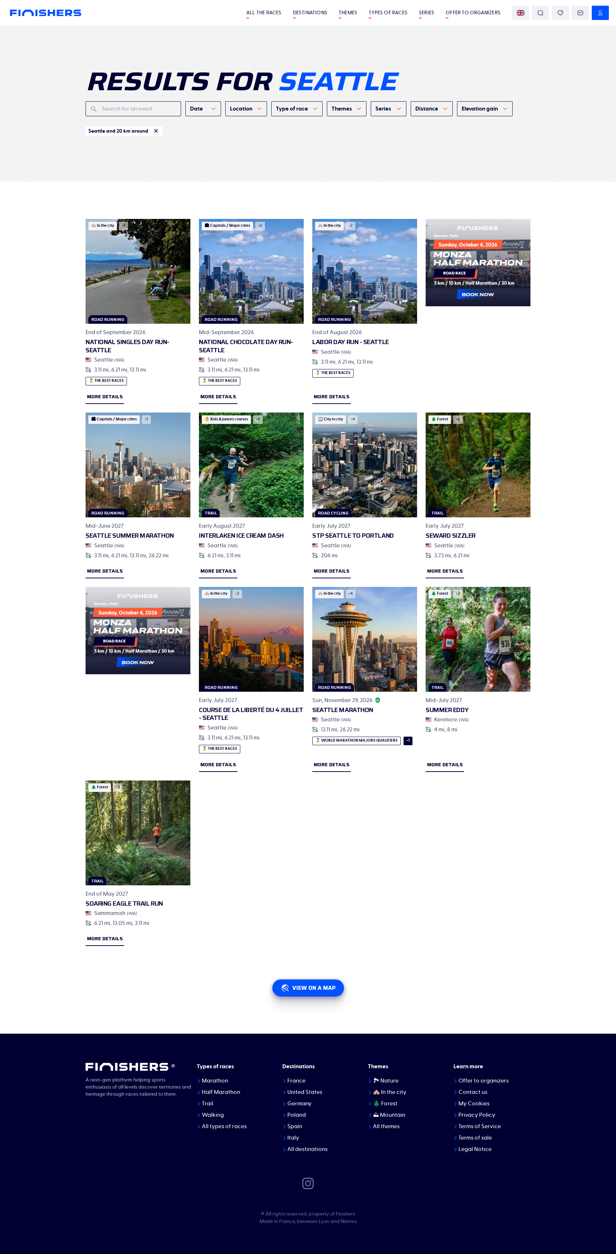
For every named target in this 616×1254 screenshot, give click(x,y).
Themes (348, 12)
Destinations (310, 12)
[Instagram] (308, 1183)
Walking (213, 1115)
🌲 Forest (385, 1103)
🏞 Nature (386, 1081)
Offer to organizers (473, 12)
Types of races (388, 12)
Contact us (472, 1092)
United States (304, 1092)
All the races (264, 12)
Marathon (215, 1081)
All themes (386, 1126)
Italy (293, 1138)
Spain (294, 1126)
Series (426, 12)
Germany (299, 1103)
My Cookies (473, 1103)
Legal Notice (475, 1149)
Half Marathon (221, 1092)
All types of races (224, 1126)
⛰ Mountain (389, 1115)
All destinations (307, 1149)
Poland (296, 1115)
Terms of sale (475, 1138)
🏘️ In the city (389, 1092)
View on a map (313, 987)
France (296, 1081)
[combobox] (203, 108)
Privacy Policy (476, 1115)
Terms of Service (479, 1126)
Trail (207, 1103)
